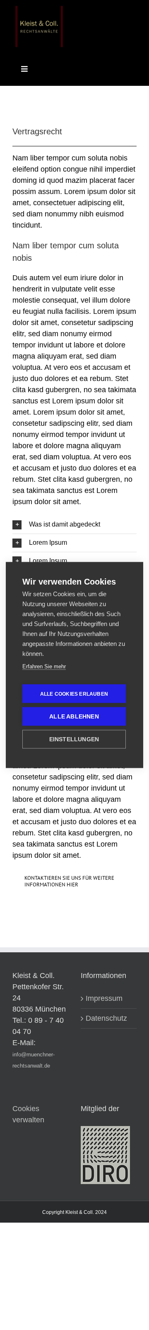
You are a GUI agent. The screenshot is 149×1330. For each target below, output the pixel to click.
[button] (74, 525)
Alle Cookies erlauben (74, 694)
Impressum (104, 998)
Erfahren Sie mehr (44, 666)
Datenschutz (106, 1018)
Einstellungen (74, 739)
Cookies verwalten (28, 1114)
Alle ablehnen (74, 717)
